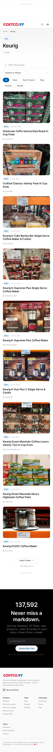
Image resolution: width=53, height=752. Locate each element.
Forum (40, 704)
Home (5, 31)
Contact (6, 734)
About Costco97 (8, 730)
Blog (42, 80)
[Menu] (47, 24)
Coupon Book (8, 714)
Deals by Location (9, 704)
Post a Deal (42, 701)
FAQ (39, 707)
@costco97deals (12, 690)
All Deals (6, 701)
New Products (29, 80)
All (6, 80)
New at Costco (8, 711)
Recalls (20, 86)
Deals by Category (9, 707)
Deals (15, 80)
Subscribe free (26, 648)
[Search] (42, 24)
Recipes (8, 86)
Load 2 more (25, 560)
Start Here (6, 727)
